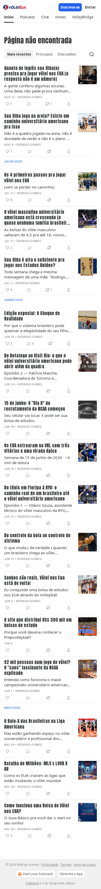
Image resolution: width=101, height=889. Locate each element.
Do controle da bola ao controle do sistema (37, 538)
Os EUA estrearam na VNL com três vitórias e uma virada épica (36, 448)
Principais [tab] (44, 54)
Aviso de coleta (85, 864)
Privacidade (49, 864)
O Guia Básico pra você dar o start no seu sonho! (37, 820)
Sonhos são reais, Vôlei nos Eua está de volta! (34, 580)
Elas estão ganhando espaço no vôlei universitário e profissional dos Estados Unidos (37, 736)
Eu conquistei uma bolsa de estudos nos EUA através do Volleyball (36, 592)
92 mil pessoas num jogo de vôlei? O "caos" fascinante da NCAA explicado (37, 668)
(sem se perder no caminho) (29, 187)
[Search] (91, 54)
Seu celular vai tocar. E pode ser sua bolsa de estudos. (35, 418)
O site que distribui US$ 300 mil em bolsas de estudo (38, 622)
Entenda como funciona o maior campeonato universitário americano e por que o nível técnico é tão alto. (37, 682)
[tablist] (41, 54)
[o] (87, 362)
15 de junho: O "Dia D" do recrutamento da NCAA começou (34, 406)
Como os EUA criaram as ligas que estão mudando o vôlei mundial (34, 778)
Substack (32, 883)
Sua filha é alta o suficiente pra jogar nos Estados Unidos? (34, 262)
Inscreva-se (70, 7)
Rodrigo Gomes (30, 97)
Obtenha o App (71, 874)
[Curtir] (7, 391)
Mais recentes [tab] (19, 54)
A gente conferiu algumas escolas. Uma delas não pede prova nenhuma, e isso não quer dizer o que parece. (37, 88)
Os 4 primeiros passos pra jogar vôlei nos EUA (35, 177)
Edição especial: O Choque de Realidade (32, 316)
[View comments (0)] (28, 104)
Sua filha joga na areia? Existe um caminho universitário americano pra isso (36, 121)
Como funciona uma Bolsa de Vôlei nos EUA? (36, 808)
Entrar (90, 7)
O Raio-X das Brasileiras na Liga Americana (34, 724)
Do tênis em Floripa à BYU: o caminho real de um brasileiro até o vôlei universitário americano (36, 493)
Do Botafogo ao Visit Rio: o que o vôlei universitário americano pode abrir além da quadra (38, 361)
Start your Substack (38, 874)
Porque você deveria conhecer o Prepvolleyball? (32, 634)
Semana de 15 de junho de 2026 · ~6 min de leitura (37, 460)
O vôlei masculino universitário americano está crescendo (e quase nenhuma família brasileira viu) (36, 217)
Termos (66, 864)
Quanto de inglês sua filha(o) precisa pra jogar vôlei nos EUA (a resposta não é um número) (36, 74)
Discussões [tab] (67, 54)
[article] (50, 86)
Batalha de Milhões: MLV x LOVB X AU (35, 766)
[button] (9, 17)
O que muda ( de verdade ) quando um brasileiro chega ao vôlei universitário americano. (35, 550)
